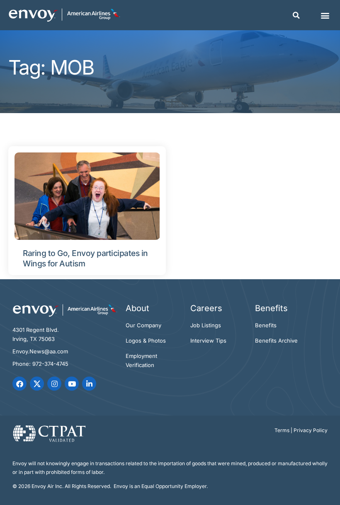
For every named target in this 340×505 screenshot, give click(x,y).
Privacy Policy (311, 430)
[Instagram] (54, 384)
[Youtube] (72, 384)
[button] (296, 15)
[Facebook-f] (19, 384)
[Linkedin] (89, 384)
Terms (281, 430)
